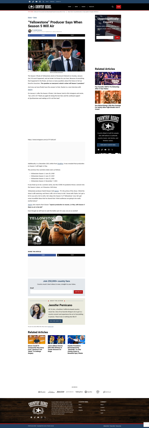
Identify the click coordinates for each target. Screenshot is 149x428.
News (76, 6)
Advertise (102, 410)
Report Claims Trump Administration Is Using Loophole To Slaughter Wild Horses (83, 11)
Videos (83, 6)
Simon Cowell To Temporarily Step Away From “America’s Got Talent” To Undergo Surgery (36, 349)
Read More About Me (55, 321)
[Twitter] (112, 149)
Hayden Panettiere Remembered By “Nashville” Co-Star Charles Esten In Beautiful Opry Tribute (75, 349)
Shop (118, 6)
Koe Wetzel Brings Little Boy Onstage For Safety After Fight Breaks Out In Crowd (108, 107)
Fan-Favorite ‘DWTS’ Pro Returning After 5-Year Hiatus (107, 88)
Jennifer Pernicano (38, 30)
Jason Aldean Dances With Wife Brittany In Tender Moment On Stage (55, 348)
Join (117, 37)
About (101, 404)
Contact (102, 407)
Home (69, 6)
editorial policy (50, 326)
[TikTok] (102, 149)
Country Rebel (83, 402)
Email (32, 288)
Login (101, 413)
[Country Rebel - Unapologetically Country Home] (39, 7)
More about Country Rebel (108, 145)
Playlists (91, 6)
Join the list (78, 292)
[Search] (112, 6)
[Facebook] (98, 149)
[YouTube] (105, 149)
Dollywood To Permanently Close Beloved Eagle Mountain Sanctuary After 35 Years (49, 11)
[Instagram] (109, 149)
